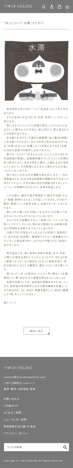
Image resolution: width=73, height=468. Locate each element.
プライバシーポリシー (16, 433)
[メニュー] (67, 6)
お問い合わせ (12, 399)
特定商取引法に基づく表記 (20, 426)
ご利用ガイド (11, 405)
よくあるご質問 (12, 412)
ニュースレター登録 (15, 419)
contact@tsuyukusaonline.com (24, 377)
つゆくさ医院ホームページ (19, 383)
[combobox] (36, 447)
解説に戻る (36, 331)
